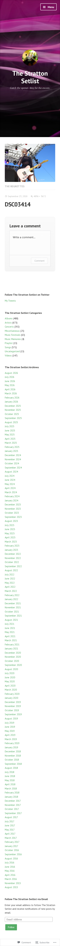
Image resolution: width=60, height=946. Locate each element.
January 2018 (11, 796)
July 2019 (9, 722)
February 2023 (12, 545)
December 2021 (13, 603)
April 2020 (10, 685)
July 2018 (9, 772)
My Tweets (10, 300)
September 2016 (13, 854)
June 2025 (10, 430)
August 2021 (11, 619)
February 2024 (12, 496)
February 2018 (12, 792)
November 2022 (13, 558)
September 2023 (13, 516)
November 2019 (13, 706)
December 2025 (13, 405)
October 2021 (12, 611)
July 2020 (9, 673)
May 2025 (10, 434)
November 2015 (13, 883)
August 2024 (11, 471)
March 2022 (11, 590)
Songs (8, 347)
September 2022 (13, 566)
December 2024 (13, 455)
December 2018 (13, 751)
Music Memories (13, 339)
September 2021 (13, 615)
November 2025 (13, 409)
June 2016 (10, 866)
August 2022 (11, 570)
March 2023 (11, 541)
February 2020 (12, 693)
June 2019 (10, 726)
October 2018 (12, 759)
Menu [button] (50, 7)
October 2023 (12, 512)
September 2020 (13, 665)
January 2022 (11, 599)
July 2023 (9, 525)
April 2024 (10, 488)
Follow (11, 927)
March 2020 (11, 689)
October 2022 (12, 562)
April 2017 (10, 833)
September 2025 (13, 418)
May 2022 (10, 582)
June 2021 (10, 628)
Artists (8, 322)
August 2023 (11, 521)
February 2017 (12, 841)
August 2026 (11, 372)
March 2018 (11, 788)
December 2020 (13, 652)
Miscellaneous (12, 330)
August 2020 (11, 669)
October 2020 (12, 660)
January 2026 (11, 401)
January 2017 (11, 846)
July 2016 (9, 862)
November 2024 (13, 459)
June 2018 (10, 776)
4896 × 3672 (40, 196)
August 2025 (11, 422)
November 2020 (13, 656)
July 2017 (9, 821)
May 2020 (10, 681)
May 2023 (10, 533)
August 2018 (11, 767)
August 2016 (11, 858)
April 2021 (10, 636)
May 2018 (10, 780)
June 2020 (10, 677)
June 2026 (10, 381)
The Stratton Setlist (30, 77)
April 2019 (10, 735)
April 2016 (10, 874)
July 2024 (9, 475)
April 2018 (10, 784)
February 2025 (12, 446)
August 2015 (11, 887)
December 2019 (13, 702)
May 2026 (10, 385)
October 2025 (12, 414)
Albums (8, 318)
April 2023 (10, 537)
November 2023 (13, 508)
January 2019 (11, 747)
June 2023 (10, 529)
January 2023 (11, 549)
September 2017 (13, 813)
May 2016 (10, 870)
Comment (39, 260)
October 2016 (12, 850)
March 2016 (11, 879)
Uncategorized (12, 351)
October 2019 (12, 710)
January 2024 (11, 500)
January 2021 (11, 648)
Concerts (9, 326)
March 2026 (11, 393)
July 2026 (9, 376)
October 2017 (12, 809)
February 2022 (12, 595)
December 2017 (13, 800)
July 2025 (9, 426)
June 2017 (10, 825)
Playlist (9, 343)
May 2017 (10, 829)
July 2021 (9, 623)
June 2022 (10, 578)
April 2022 (10, 586)
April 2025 (10, 438)
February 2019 (12, 743)
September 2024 (13, 467)
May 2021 (10, 632)
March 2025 (11, 442)
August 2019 (11, 718)
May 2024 (10, 484)
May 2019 (10, 730)
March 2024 (11, 492)
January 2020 (11, 697)
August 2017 (11, 817)
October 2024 (12, 463)
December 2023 (13, 504)
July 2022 (9, 574)
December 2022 (13, 553)
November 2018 (13, 755)
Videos (8, 355)
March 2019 (11, 739)
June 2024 (10, 479)
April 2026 (10, 389)
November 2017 (13, 805)
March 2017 (11, 837)
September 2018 (13, 763)
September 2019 (13, 714)
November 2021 (13, 607)
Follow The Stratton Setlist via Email (26, 899)
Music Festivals (12, 334)
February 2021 (12, 644)
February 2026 (12, 397)
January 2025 (11, 451)
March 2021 (11, 640)
